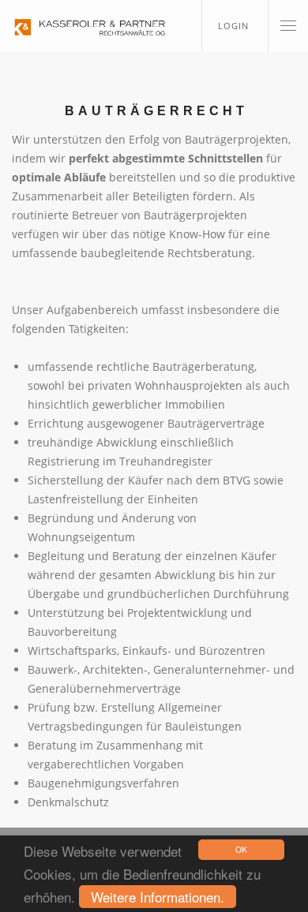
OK (241, 849)
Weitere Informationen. (157, 896)
